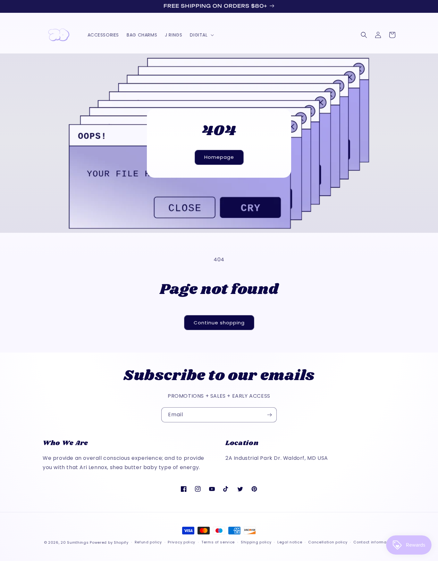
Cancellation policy (327, 542)
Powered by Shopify (109, 542)
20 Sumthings (74, 542)
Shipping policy (256, 542)
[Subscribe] (269, 414)
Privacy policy (181, 542)
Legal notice (289, 542)
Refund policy (148, 542)
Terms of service (218, 542)
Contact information (373, 542)
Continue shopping (219, 322)
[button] (201, 35)
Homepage (219, 157)
